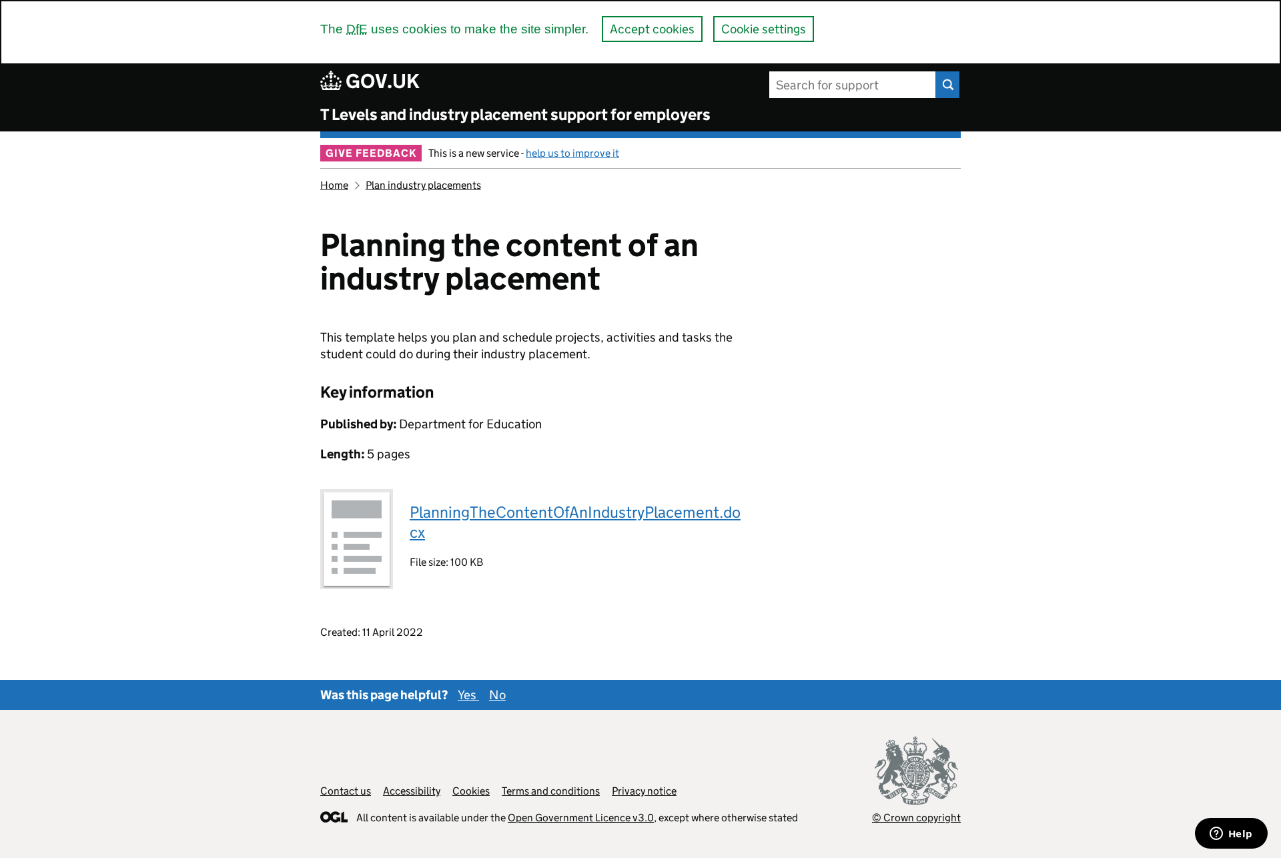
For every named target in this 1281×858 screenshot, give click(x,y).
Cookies (471, 791)
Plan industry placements (423, 185)
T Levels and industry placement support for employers (515, 114)
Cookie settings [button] (763, 29)
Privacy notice (644, 791)
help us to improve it (572, 153)
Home (334, 185)
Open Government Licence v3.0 (581, 817)
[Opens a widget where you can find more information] (1231, 834)
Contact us (345, 791)
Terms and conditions (551, 791)
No (497, 695)
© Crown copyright (916, 817)
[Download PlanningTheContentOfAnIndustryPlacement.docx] (357, 539)
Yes (468, 695)
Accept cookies (652, 29)
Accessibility (411, 791)
